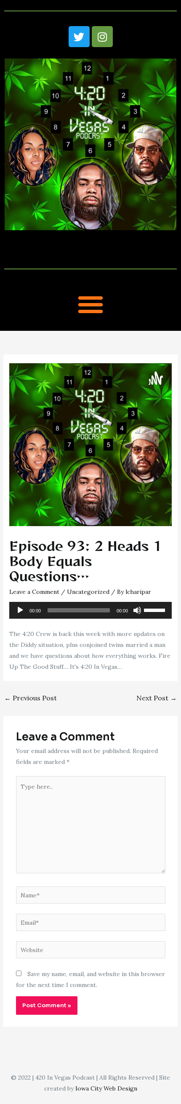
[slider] (156, 609)
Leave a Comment (34, 592)
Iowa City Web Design (106, 1088)
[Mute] (137, 610)
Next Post (156, 698)
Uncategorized (88, 592)
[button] (90, 304)
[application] (90, 610)
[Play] (20, 610)
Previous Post (30, 698)
